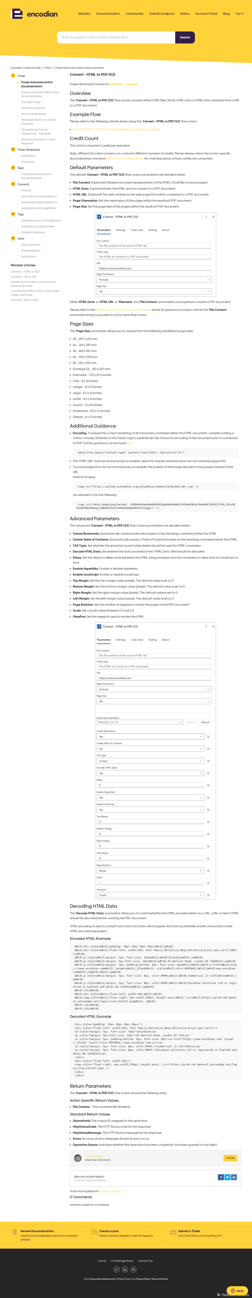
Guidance (27, 161)
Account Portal (206, 14)
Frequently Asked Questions (39, 202)
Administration (31, 250)
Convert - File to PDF (24, 277)
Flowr (48, 67)
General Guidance (33, 108)
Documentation (108, 14)
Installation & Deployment (38, 226)
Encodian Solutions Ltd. (103, 1279)
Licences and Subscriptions (39, 196)
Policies (26, 190)
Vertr (21, 238)
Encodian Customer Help (26, 67)
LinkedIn (234, 1177)
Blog (226, 14)
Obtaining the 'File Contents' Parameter (123, 310)
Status (185, 14)
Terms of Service (159, 1279)
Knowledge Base (122, 1261)
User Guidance (30, 244)
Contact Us (145, 1261)
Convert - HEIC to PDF (25, 300)
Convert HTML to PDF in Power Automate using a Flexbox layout (116, 129)
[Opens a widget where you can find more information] (237, 1291)
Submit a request (161, 14)
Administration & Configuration (41, 220)
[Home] (34, 13)
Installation (28, 156)
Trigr (21, 214)
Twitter (227, 1177)
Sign (21, 168)
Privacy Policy (143, 1279)
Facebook (221, 1177)
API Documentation (33, 114)
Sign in (239, 13)
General (23, 184)
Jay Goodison (94, 1156)
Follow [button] (230, 1158)
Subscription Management (38, 208)
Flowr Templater (29, 149)
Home (102, 1261)
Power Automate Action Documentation (79, 67)
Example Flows (31, 102)
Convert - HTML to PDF (25, 271)
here (130, 443)
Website (84, 14)
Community (135, 14)
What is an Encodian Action (125, 158)
